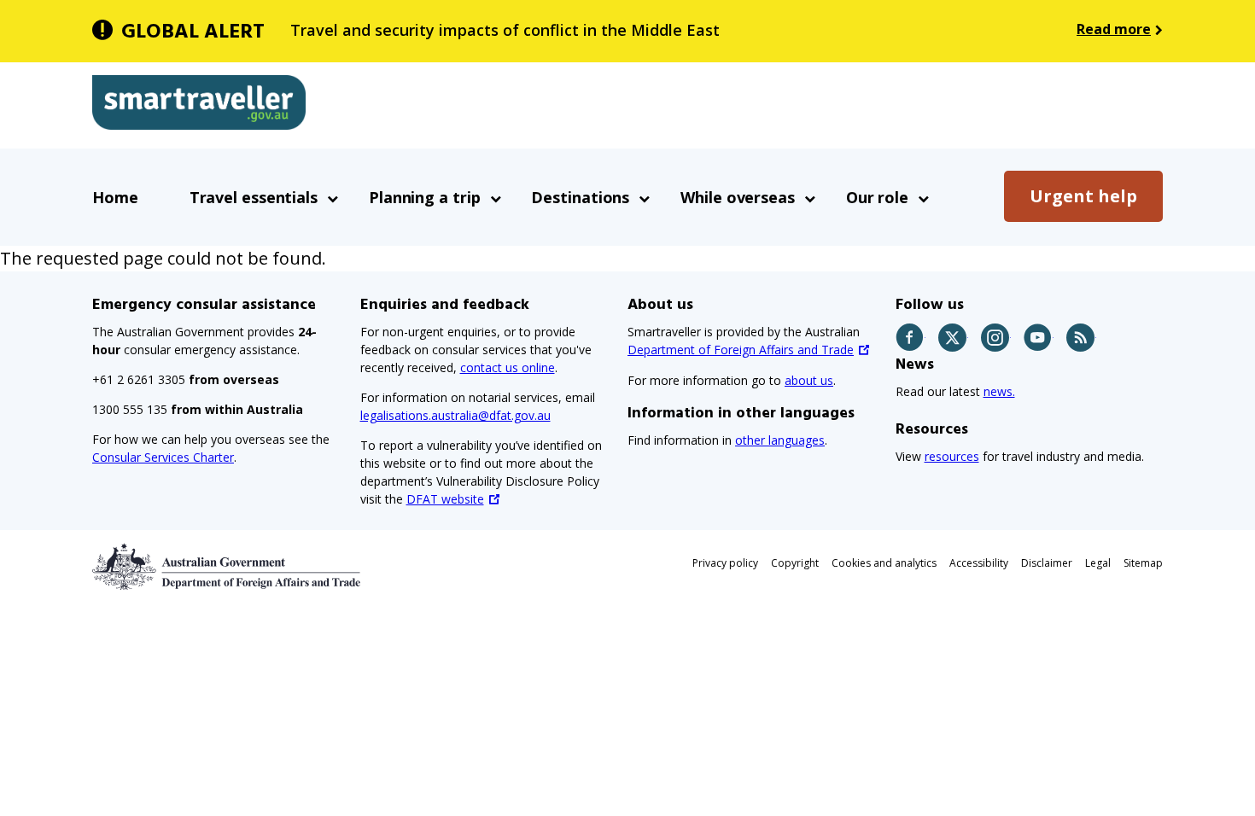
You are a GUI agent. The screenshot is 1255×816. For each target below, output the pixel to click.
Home (115, 197)
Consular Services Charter (163, 457)
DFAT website (445, 499)
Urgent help (1083, 195)
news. (999, 391)
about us (809, 380)
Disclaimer (1046, 563)
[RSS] (1081, 338)
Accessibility (978, 563)
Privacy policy (725, 563)
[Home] (199, 106)
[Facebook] (910, 338)
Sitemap (1143, 563)
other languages (780, 440)
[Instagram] (996, 338)
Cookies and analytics (884, 563)
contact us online (507, 367)
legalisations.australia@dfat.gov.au (455, 415)
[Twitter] (953, 338)
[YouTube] (1039, 338)
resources (952, 456)
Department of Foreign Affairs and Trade (741, 349)
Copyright (795, 563)
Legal (1098, 563)
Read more (1114, 29)
